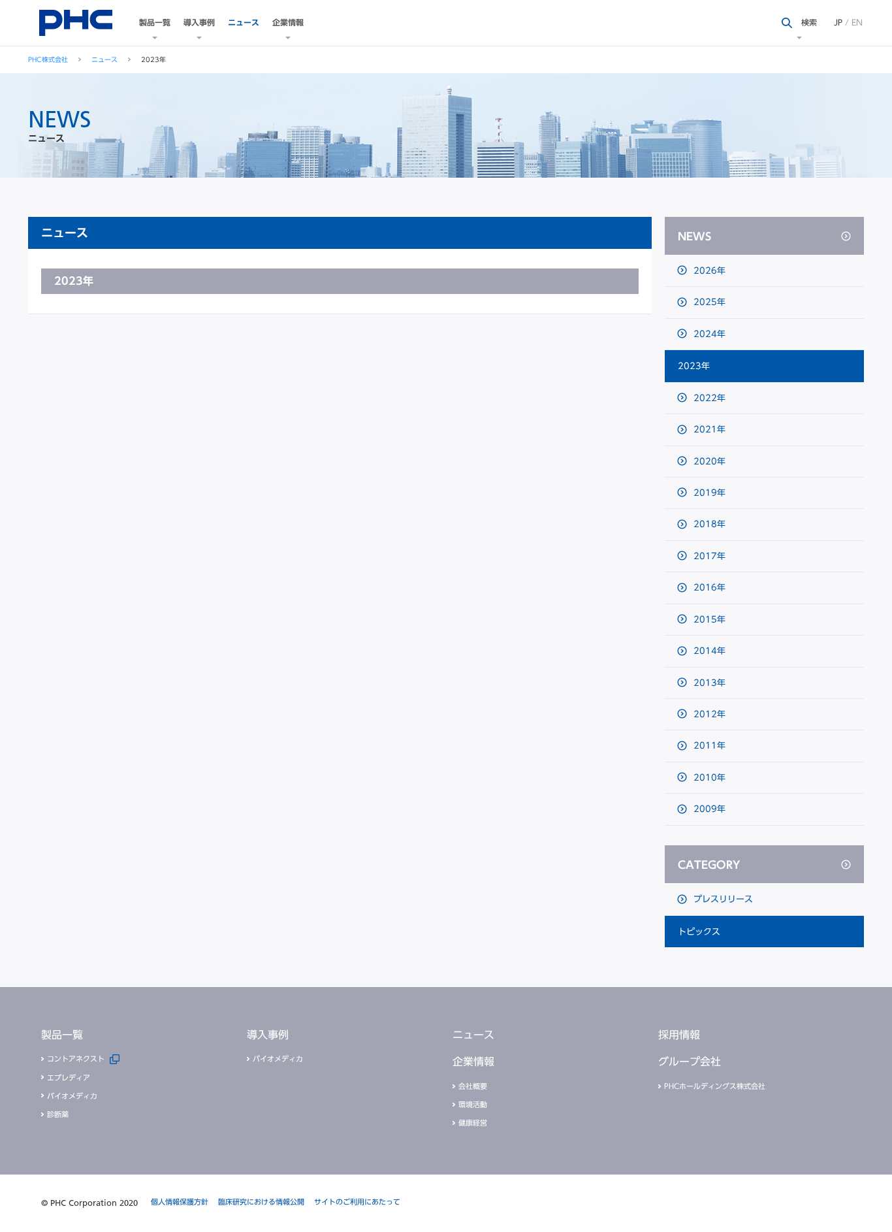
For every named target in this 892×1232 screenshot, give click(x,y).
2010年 (708, 777)
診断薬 (58, 1114)
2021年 (708, 429)
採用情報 (679, 1034)
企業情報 (288, 22)
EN (857, 22)
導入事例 (199, 22)
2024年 (708, 334)
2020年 (708, 461)
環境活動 (472, 1104)
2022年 (708, 398)
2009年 (708, 809)
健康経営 (472, 1122)
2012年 (708, 714)
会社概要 (472, 1086)
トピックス (699, 932)
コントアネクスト (75, 1058)
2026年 (708, 271)
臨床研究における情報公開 (261, 1201)
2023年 (694, 366)
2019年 (708, 493)
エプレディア (68, 1077)
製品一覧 (154, 22)
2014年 (708, 651)
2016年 (708, 587)
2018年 (708, 524)
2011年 (708, 745)
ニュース (243, 22)
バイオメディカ (72, 1095)
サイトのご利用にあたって (357, 1201)
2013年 (708, 683)
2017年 (708, 556)
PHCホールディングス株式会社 (714, 1086)
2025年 (708, 302)
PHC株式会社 (48, 59)
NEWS (694, 236)
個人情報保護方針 (179, 1201)
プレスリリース (722, 899)
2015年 (708, 619)
